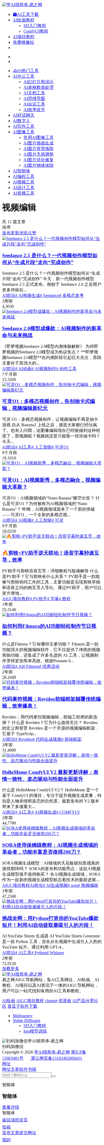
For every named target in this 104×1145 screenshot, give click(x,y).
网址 (6, 1069)
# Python (39, 952)
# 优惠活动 (49, 666)
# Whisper (55, 952)
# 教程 (65, 598)
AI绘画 (8, 1000)
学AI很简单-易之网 (52, 1052)
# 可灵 (57, 520)
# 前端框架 (71, 739)
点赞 (32, 233)
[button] (6, 1063)
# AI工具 (23, 447)
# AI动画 (23, 368)
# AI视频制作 (43, 368)
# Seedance (49, 295)
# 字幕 (53, 598)
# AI (19, 666)
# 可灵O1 (60, 447)
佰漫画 (64, 1000)
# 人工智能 (41, 447)
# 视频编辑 (88, 885)
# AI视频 (23, 520)
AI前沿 (8, 295)
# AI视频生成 (27, 295)
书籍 (32, 1069)
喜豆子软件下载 (22, 1006)
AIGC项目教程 (16, 598)
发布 (6, 233)
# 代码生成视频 (47, 739)
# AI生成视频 (55, 885)
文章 (15, 1069)
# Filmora (31, 666)
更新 (15, 233)
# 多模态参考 (71, 295)
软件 (23, 1069)
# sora (73, 885)
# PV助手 (38, 598)
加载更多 (10, 968)
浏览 (23, 233)
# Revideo (24, 739)
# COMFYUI (67, 812)
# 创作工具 (66, 368)
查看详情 (10, 1107)
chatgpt (51, 1000)
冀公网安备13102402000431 (56, 1058)
